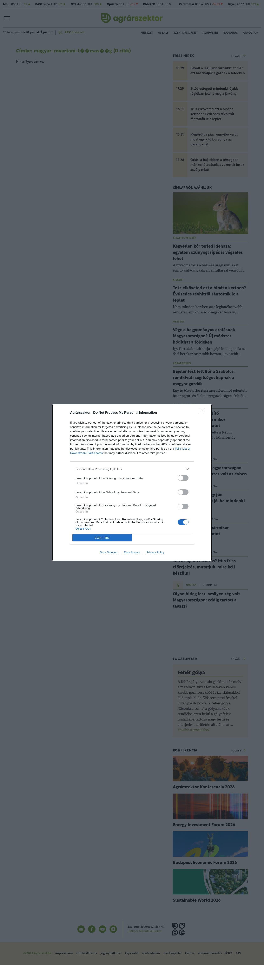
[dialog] (132, 482)
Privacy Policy (155, 552)
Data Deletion (109, 552)
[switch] (183, 478)
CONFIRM (102, 537)
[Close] (203, 413)
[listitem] (132, 469)
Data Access (132, 552)
